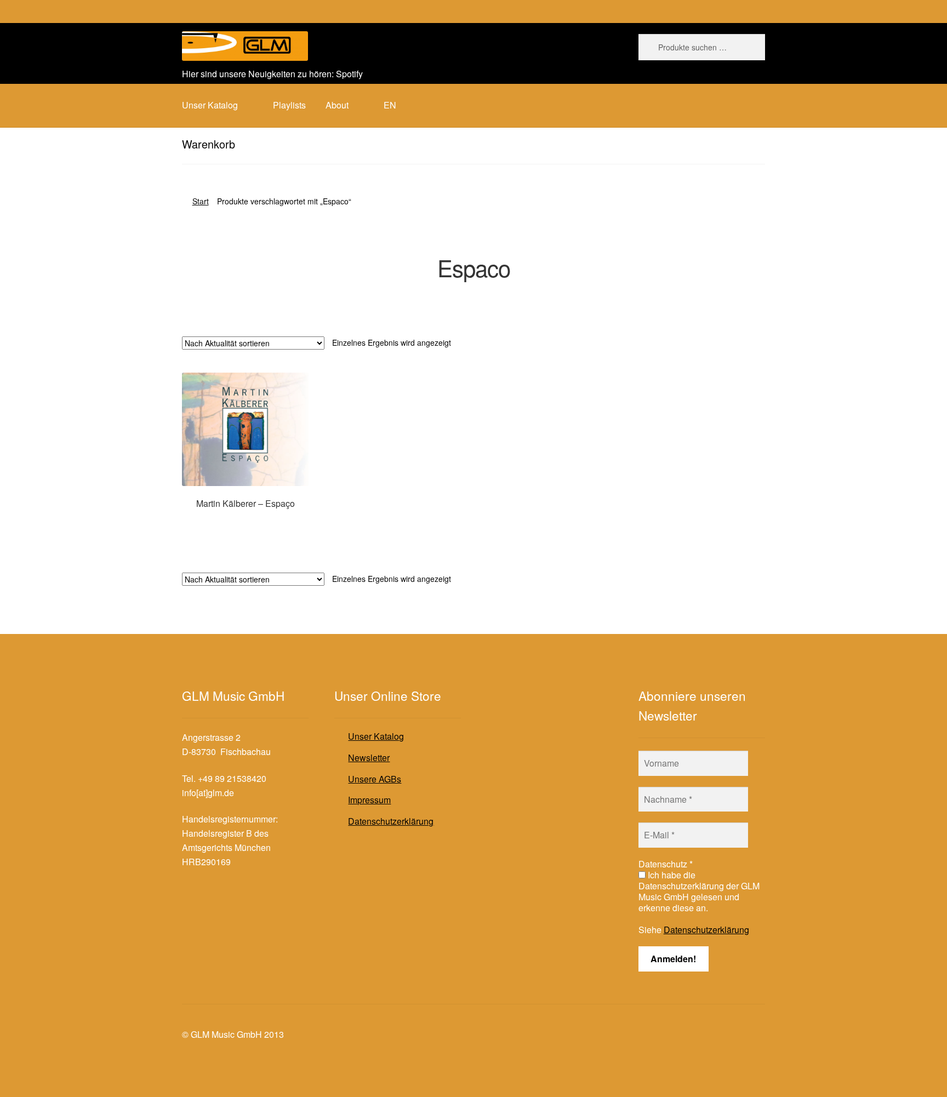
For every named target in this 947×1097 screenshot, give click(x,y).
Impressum (369, 799)
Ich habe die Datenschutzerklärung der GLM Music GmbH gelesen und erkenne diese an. (699, 891)
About (337, 105)
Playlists (289, 105)
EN (390, 105)
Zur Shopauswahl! (245, 524)
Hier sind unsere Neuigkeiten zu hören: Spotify (272, 73)
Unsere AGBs (374, 779)
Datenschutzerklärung (390, 821)
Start (200, 201)
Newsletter (369, 757)
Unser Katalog (376, 736)
